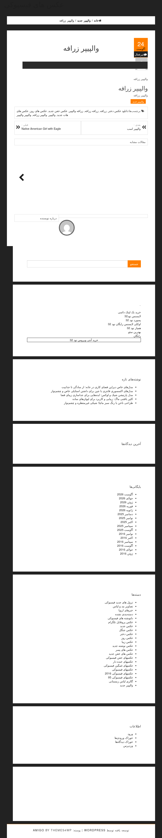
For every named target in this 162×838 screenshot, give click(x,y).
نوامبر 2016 (126, 534)
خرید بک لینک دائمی (129, 312)
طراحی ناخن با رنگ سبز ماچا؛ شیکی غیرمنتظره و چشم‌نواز (98, 403)
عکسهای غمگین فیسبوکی (118, 665)
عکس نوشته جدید (122, 646)
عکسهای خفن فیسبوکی (119, 657)
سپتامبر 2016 (125, 542)
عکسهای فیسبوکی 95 (120, 677)
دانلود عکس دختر (118, 111)
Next (142, 177)
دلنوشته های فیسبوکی (120, 618)
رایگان (137, 336)
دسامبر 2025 (125, 514)
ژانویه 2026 (126, 510)
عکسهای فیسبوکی (122, 669)
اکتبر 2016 (127, 538)
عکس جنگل (126, 630)
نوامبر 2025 (126, 518)
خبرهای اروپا (126, 610)
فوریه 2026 (126, 506)
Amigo (38, 830)
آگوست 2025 (125, 530)
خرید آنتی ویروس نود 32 (84, 340)
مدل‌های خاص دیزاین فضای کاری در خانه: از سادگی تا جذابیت (97, 387)
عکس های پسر (124, 650)
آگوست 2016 (125, 545)
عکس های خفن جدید (121, 654)
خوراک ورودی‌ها (124, 738)
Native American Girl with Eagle (41, 127)
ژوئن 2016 (126, 553)
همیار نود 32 (134, 328)
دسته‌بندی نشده (124, 614)
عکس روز (127, 638)
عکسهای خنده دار (123, 661)
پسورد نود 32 (133, 320)
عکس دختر (126, 634)
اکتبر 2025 (127, 522)
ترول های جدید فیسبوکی (119, 602)
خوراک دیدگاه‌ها (124, 742)
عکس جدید (126, 626)
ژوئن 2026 (126, 502)
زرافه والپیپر (76, 111)
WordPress (94, 830)
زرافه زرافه (92, 111)
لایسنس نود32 (132, 316)
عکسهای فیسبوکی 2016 (119, 673)
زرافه (103, 111)
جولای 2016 (126, 549)
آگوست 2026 (125, 494)
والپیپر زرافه (40, 115)
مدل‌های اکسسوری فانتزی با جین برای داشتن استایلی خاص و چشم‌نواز (92, 391)
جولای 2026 (126, 498)
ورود (130, 734)
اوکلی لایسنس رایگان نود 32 (124, 324)
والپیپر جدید (138, 101)
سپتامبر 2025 (125, 526)
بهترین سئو (134, 332)
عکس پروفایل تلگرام (120, 622)
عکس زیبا (127, 642)
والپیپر (52, 115)
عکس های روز (38, 111)
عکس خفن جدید (57, 111)
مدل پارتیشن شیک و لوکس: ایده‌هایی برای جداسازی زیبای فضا (97, 395)
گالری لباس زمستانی (121, 681)
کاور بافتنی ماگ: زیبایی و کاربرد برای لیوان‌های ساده (103, 399)
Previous (20, 177)
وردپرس (128, 746)
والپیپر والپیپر (24, 115)
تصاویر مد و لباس (123, 606)
